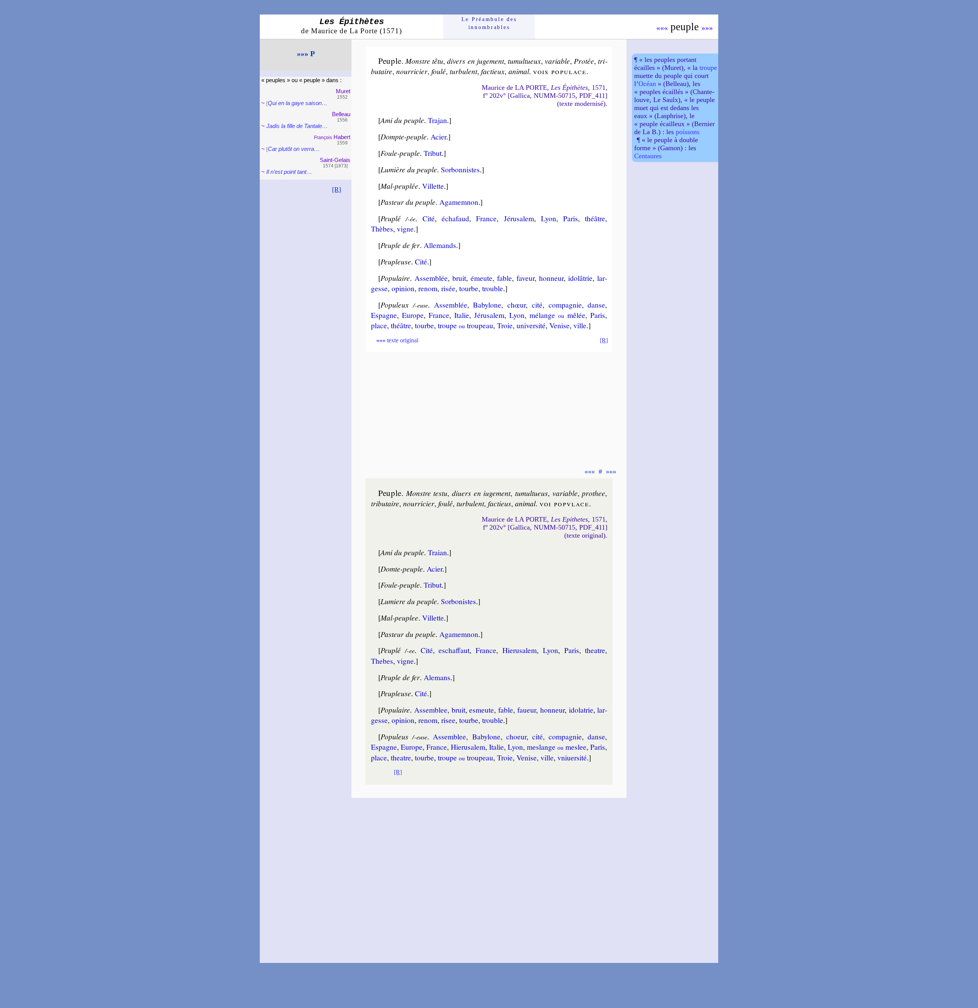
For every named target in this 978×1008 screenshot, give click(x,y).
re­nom (427, 288)
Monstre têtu (424, 61)
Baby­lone (487, 305)
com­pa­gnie (565, 305)
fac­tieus (499, 503)
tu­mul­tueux (524, 61)
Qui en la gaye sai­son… (297, 103)
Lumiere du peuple (409, 601)
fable (504, 278)
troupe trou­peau (465, 325)
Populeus (394, 736)
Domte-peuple (402, 569)
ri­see (448, 720)
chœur (516, 305)
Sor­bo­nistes (458, 601)
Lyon (548, 218)
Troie (505, 325)
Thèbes (382, 228)
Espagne (384, 315)
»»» (707, 27)
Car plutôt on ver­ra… (294, 149)
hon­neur (551, 278)
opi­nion (403, 288)
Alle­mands (440, 245)
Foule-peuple (400, 153)
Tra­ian (437, 552)
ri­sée (448, 288)
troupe (708, 67)
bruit (459, 278)
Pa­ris (570, 218)
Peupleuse (396, 261)
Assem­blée (431, 278)
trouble (492, 288)
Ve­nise (559, 325)
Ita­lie (461, 315)
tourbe (468, 288)
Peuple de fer (400, 245)
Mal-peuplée (399, 186)
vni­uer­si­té (572, 757)
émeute (481, 278)
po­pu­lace (568, 71)
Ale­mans (437, 677)
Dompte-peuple (404, 136)
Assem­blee (430, 710)
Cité (429, 218)
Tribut (433, 153)
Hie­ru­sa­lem (519, 650)
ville (579, 325)
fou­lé (438, 71)
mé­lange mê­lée (557, 315)
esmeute (481, 710)
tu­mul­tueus (531, 493)
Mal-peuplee (399, 617)
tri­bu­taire (385, 503)
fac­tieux (493, 71)
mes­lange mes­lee (556, 747)
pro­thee (593, 493)
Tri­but (433, 585)
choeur (516, 736)
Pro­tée (584, 61)
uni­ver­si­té (531, 325)
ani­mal (518, 71)
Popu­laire (395, 278)
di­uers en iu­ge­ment (481, 493)
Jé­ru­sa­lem (519, 218)
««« (662, 27)
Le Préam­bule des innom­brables (489, 23)
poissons (687, 132)
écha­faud (455, 218)
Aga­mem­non (458, 202)
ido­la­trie (581, 710)
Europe (413, 315)
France (486, 218)
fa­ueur (526, 710)
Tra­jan (437, 120)
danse (596, 305)
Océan (647, 84)
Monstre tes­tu (427, 493)
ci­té (537, 305)
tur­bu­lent (463, 71)
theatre (595, 650)
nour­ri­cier (411, 71)
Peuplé (391, 218)
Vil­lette (433, 617)
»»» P (306, 53)
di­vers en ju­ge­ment (475, 61)
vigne (405, 228)
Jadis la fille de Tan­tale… (297, 126)
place (379, 325)
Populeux (395, 305)
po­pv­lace (571, 503)
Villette (433, 186)
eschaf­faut (454, 650)
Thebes (382, 661)
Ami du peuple (402, 120)
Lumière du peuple (409, 169)
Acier (438, 136)
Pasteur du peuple (408, 202)
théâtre (595, 218)
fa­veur (525, 278)
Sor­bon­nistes (460, 169)
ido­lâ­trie (580, 278)
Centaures (648, 156)
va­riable (557, 61)
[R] (336, 189)
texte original (397, 340)
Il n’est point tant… (289, 172)
